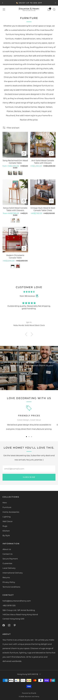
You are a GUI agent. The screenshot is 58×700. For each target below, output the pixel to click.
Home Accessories (11, 512)
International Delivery (13, 573)
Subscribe (29, 477)
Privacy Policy (9, 582)
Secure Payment (10, 558)
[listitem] (29, 2)
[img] (29, 292)
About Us (7, 549)
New (5, 502)
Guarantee (7, 563)
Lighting (7, 516)
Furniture (7, 507)
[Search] (54, 9)
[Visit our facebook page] (3, 625)
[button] (27, 334)
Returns (6, 577)
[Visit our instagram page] (9, 625)
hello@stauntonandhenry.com (17, 601)
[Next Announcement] (55, 3)
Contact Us (7, 554)
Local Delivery (9, 568)
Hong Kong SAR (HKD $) (27, 674)
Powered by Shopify (29, 693)
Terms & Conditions (11, 587)
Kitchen (6, 531)
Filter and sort (13, 128)
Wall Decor (8, 521)
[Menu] (4, 9)
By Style (6, 535)
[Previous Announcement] (2, 3)
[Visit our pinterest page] (14, 625)
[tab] (26, 436)
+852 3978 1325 (9, 605)
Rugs (5, 526)
